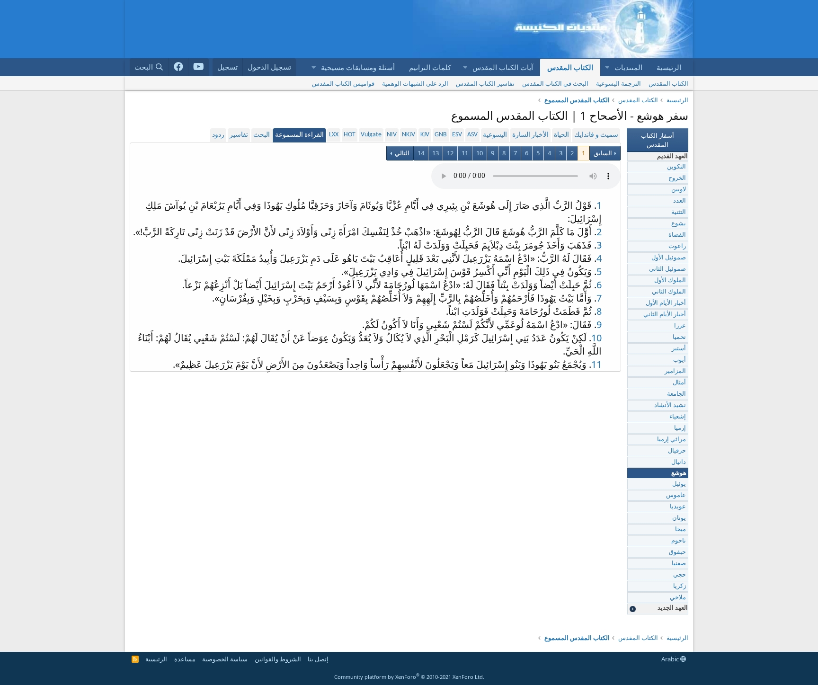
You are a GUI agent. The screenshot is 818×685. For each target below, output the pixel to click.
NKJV (408, 134)
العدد (679, 201)
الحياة (561, 135)
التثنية (678, 212)
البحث (261, 135)
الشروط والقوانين (278, 659)
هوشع (678, 473)
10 (479, 153)
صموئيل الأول (668, 258)
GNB (441, 134)
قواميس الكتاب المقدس (343, 83)
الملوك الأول (670, 280)
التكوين (676, 167)
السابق (603, 153)
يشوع (678, 224)
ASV (472, 134)
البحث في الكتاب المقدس (555, 83)
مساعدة (185, 659)
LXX (333, 134)
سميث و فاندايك (596, 135)
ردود (218, 135)
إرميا (680, 428)
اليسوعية (495, 135)
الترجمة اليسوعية (618, 83)
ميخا (680, 529)
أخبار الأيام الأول (666, 303)
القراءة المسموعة (299, 135)
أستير (679, 349)
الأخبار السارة (530, 135)
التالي (401, 153)
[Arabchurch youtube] (198, 67)
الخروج (677, 178)
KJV (424, 134)
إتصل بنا (318, 659)
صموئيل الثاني (667, 269)
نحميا (679, 337)
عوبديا (678, 507)
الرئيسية (669, 67)
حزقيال (677, 451)
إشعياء (677, 417)
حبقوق (677, 552)
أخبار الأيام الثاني (664, 314)
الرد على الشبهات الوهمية (415, 83)
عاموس (676, 495)
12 (450, 153)
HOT (350, 134)
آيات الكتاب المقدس (502, 67)
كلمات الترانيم (430, 67)
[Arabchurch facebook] (178, 67)
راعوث (677, 246)
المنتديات (628, 67)
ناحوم (678, 541)
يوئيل (679, 484)
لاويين (678, 190)
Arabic (670, 659)
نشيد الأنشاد (670, 405)
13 (435, 153)
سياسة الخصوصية (225, 659)
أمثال (679, 383)
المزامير (675, 371)
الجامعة (676, 394)
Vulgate (371, 134)
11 (465, 153)
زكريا (679, 586)
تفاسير (239, 135)
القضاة (677, 235)
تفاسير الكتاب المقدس (485, 83)
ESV (457, 134)
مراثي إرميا (671, 439)
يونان (679, 518)
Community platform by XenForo (409, 676)
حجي (679, 575)
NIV (392, 134)
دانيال (678, 462)
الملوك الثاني (669, 292)
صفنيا (679, 563)
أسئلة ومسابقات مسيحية (358, 67)
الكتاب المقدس (570, 67)
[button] (607, 67)
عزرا (680, 326)
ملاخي (678, 598)
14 (421, 153)
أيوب (679, 360)
